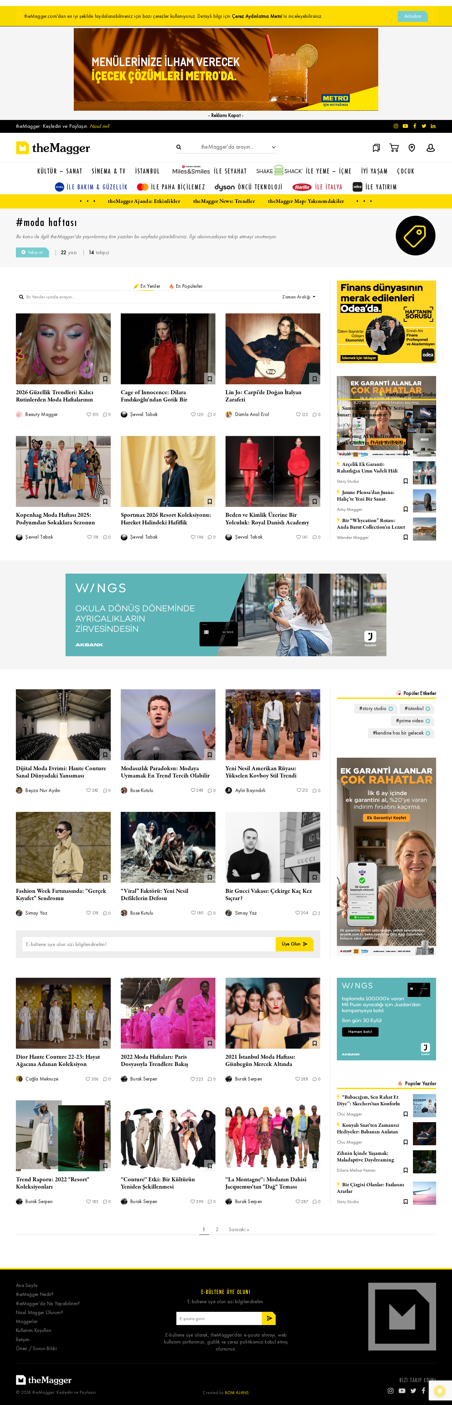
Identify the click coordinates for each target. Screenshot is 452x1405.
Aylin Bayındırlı (249, 790)
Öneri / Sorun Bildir (36, 1348)
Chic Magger (349, 1114)
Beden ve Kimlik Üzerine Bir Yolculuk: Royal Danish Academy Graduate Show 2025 (267, 522)
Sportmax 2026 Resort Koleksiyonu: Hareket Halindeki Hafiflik (166, 519)
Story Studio (348, 481)
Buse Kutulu (141, 790)
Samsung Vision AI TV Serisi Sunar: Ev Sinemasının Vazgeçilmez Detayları (371, 411)
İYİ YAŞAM (374, 171)
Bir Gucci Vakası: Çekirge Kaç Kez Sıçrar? (268, 895)
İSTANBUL (147, 171)
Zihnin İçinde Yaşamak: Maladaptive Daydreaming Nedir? (365, 1156)
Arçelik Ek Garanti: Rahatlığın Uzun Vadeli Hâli (367, 468)
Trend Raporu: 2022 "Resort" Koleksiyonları (52, 1183)
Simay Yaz (35, 913)
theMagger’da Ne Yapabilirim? (48, 1304)
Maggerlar (27, 1321)
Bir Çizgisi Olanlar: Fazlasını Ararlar (370, 1188)
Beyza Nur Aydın (42, 790)
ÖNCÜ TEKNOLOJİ (260, 186)
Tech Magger (349, 425)
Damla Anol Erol (251, 414)
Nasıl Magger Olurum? (39, 1312)
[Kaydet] (406, 424)
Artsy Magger (349, 509)
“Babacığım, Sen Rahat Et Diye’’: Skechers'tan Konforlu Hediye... (368, 1100)
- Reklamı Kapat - (226, 115)
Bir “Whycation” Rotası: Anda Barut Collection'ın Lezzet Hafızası (371, 524)
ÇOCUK (406, 171)
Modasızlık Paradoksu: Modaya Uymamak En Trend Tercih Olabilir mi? (165, 775)
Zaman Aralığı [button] (296, 297)
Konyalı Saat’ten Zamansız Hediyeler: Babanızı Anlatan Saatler (368, 1128)
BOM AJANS (237, 1392)
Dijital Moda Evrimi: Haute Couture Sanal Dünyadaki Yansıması (61, 772)
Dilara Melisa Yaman (356, 1170)
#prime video (410, 721)
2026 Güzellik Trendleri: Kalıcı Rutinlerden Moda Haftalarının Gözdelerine (54, 399)
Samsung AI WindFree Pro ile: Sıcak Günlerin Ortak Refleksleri (372, 439)
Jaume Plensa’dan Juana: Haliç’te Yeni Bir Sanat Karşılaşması (365, 496)
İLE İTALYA (329, 186)
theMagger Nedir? (35, 1294)
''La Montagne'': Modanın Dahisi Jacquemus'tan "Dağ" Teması (265, 1183)
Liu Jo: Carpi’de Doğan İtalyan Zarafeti (263, 396)
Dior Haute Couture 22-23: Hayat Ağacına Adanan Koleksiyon (58, 1061)
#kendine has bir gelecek (398, 733)
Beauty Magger (41, 414)
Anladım (412, 16)
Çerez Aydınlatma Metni (257, 16)
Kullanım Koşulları (33, 1330)
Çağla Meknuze (41, 1079)
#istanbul (414, 708)
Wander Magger (353, 537)
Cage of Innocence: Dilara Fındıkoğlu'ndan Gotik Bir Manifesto (154, 399)
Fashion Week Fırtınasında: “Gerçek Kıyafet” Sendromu (61, 895)
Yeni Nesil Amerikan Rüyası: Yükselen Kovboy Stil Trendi (260, 772)
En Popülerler (189, 286)
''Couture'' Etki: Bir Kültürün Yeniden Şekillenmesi (158, 1183)
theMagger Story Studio (411, 395)
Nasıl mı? (100, 126)
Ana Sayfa (27, 1285)
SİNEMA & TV (109, 171)
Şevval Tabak (143, 414)
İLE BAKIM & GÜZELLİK (97, 186)
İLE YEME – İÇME (329, 171)
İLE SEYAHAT (230, 171)
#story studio (372, 708)
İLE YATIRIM (381, 186)
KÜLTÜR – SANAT (60, 171)
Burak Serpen (143, 1079)
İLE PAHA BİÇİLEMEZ (178, 186)
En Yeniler (149, 286)
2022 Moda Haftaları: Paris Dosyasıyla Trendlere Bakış (154, 1061)
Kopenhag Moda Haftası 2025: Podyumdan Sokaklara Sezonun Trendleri (55, 522)
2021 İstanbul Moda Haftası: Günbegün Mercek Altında (260, 1061)
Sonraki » (239, 1229)
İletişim (22, 1340)
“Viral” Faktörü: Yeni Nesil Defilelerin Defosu (154, 895)
